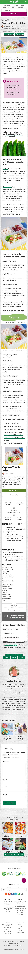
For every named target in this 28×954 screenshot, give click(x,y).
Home (2, 19)
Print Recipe (20, 34)
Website (5, 794)
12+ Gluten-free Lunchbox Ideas (13, 443)
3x (24, 524)
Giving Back (7, 927)
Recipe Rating (6, 757)
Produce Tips (20, 932)
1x (19, 524)
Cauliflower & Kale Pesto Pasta (11, 637)
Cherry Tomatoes (7, 187)
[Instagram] (19, 893)
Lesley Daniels (8, 26)
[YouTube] (6, 893)
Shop (20, 930)
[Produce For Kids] (10, 873)
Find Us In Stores (7, 901)
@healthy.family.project (10, 645)
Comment (6, 762)
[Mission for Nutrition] (18, 873)
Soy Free (21, 657)
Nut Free (6, 657)
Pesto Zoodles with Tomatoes (10, 629)
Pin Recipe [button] (15, 495)
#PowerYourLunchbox (18, 411)
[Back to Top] (24, 880)
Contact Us (8, 933)
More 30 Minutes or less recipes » (14, 854)
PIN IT (20, 310)
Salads (14, 657)
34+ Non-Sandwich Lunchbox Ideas (14, 429)
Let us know (13, 617)
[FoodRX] (25, 873)
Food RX (7, 911)
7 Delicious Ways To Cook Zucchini (12, 135)
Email (5, 787)
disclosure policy (23, 31)
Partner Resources (20, 908)
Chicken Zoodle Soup (8, 633)
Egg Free (9, 654)
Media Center (7, 931)
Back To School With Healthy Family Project (8, 908)
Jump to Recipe (10, 34)
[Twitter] (16, 893)
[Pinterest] (9, 893)
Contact (11, 941)
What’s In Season (20, 910)
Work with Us (7, 929)
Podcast (20, 928)
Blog (20, 926)
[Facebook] (12, 893)
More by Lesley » (14, 712)
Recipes (7, 19)
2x (21, 524)
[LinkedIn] (22, 893)
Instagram (20, 912)
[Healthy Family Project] (3, 873)
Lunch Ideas (14, 19)
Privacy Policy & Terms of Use (13, 945)
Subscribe (13, 14)
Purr (23, 949)
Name (5, 779)
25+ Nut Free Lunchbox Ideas (12, 426)
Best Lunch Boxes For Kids (11, 423)
